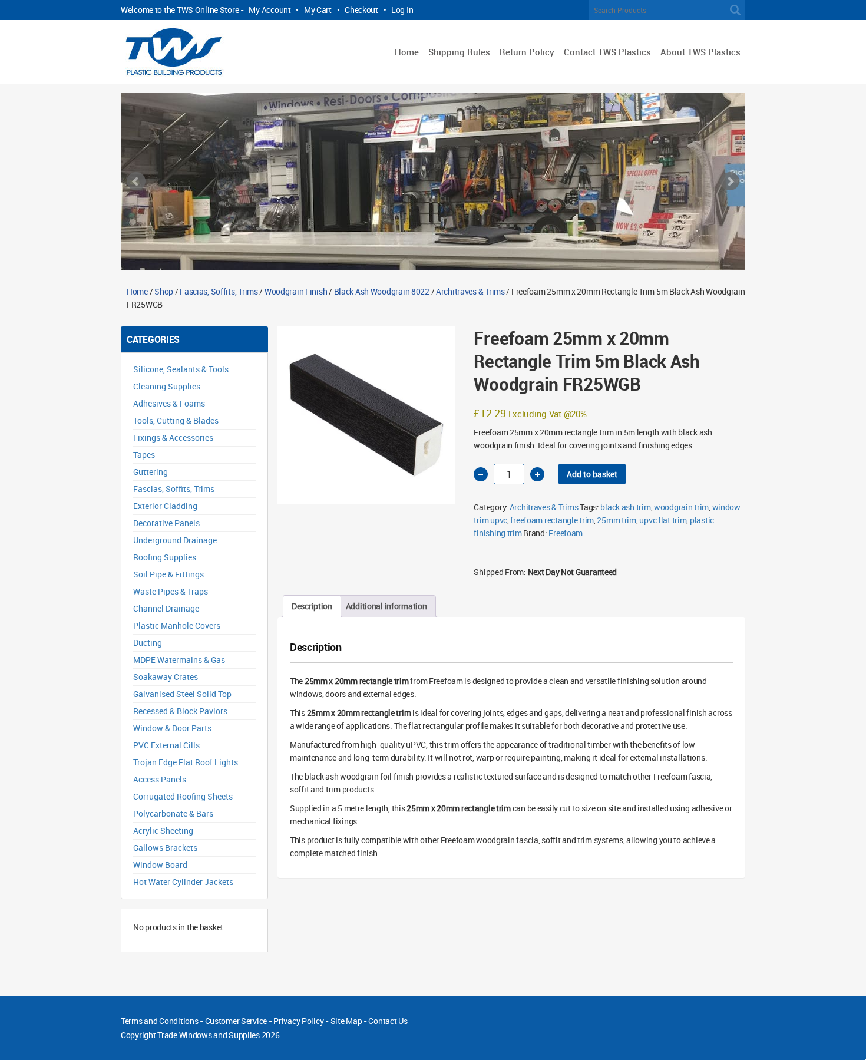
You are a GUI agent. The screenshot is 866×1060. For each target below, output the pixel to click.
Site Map (346, 1020)
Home (407, 52)
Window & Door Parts (172, 728)
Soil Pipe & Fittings (168, 574)
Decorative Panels (166, 523)
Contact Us (387, 1020)
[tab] (312, 606)
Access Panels (159, 779)
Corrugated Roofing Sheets (183, 796)
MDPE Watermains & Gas (179, 659)
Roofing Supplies (164, 557)
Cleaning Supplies (166, 386)
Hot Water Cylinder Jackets (183, 881)
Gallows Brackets (165, 847)
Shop (163, 291)
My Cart (318, 9)
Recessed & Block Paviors (180, 710)
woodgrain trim (681, 507)
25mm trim (616, 520)
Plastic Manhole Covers (176, 625)
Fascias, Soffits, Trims (219, 291)
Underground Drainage (175, 540)
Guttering (150, 471)
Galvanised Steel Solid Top (182, 693)
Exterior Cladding (165, 505)
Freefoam (565, 533)
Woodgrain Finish (296, 291)
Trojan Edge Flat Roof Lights (185, 762)
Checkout (361, 9)
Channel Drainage (166, 608)
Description (312, 606)
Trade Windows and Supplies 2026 (218, 1035)
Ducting (147, 642)
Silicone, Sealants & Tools (181, 369)
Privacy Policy (298, 1020)
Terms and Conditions (159, 1020)
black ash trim (625, 507)
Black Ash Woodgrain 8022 (381, 291)
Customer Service (236, 1020)
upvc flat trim (662, 520)
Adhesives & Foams (169, 403)
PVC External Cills (166, 745)
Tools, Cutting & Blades (176, 420)
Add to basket (592, 474)
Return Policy (527, 52)
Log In (402, 9)
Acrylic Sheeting (163, 830)
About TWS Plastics (700, 52)
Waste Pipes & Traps (170, 591)
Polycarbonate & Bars (173, 813)
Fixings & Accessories (173, 437)
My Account (269, 9)
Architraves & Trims (470, 291)
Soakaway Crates (165, 676)
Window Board (160, 864)
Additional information (386, 606)
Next (729, 181)
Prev (136, 181)
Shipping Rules (459, 52)
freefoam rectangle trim (552, 520)
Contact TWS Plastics (607, 52)
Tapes (144, 454)
